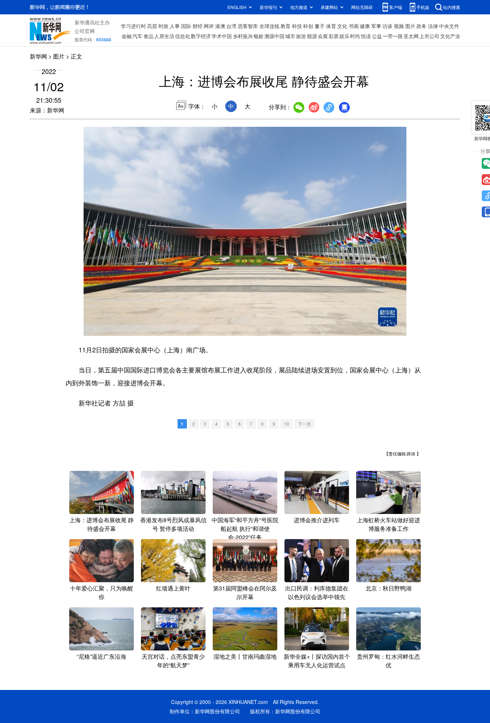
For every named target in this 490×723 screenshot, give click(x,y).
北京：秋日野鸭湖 (388, 588)
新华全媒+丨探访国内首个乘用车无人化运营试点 (317, 660)
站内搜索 (451, 7)
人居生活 (164, 36)
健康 (365, 25)
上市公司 (429, 36)
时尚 (355, 36)
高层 (152, 25)
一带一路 (393, 36)
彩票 (334, 36)
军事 (376, 25)
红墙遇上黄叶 (173, 588)
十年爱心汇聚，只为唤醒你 (101, 592)
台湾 (231, 25)
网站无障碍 (362, 7)
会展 (323, 36)
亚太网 (411, 36)
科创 (308, 25)
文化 (342, 25)
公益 (377, 36)
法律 (433, 25)
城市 (290, 36)
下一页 (304, 424)
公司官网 (85, 30)
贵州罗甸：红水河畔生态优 (388, 660)
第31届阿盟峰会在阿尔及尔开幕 (245, 592)
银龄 (259, 36)
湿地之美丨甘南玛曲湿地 (245, 656)
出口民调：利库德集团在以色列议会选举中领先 (316, 592)
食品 (148, 36)
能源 (312, 36)
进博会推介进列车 (317, 520)
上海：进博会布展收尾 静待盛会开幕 (101, 524)
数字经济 (201, 36)
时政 (164, 25)
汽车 (137, 36)
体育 (331, 25)
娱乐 (344, 36)
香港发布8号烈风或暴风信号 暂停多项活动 (173, 524)
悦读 (366, 36)
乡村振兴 (243, 36)
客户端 (395, 7)
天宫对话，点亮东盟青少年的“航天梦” (173, 660)
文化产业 (450, 36)
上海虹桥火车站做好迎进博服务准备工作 (388, 524)
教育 (286, 25)
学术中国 (222, 36)
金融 (127, 36)
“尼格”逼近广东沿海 (101, 656)
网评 (209, 25)
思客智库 (248, 25)
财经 (198, 25)
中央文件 (449, 25)
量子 (320, 25)
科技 (297, 25)
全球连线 (269, 25)
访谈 (387, 25)
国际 (186, 25)
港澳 (220, 25)
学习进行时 (133, 25)
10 (286, 424)
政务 (421, 25)
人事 (175, 25)
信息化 (182, 36)
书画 (354, 25)
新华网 (38, 56)
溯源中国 (274, 36)
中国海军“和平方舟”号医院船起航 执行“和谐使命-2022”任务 (245, 528)
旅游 (301, 36)
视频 (399, 25)
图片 (410, 25)
